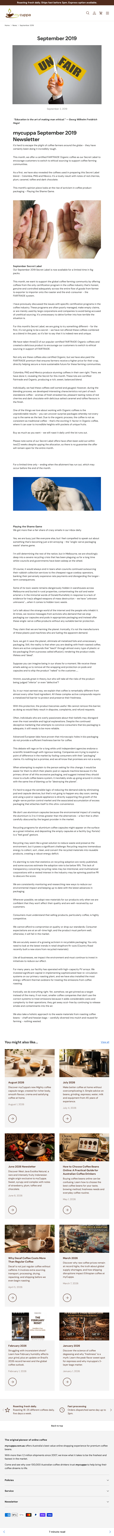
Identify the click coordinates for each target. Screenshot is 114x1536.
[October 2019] (110, 1532)
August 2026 (16, 1082)
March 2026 (70, 1258)
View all (105, 1042)
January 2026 (71, 1345)
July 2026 (69, 1082)
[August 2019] (4, 1532)
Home (7, 25)
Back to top (57, 1425)
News (14, 25)
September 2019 (27, 25)
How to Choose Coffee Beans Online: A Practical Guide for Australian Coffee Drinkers (81, 1170)
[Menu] (107, 13)
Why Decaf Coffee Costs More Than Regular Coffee (27, 1259)
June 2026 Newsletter (22, 1166)
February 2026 (17, 1345)
